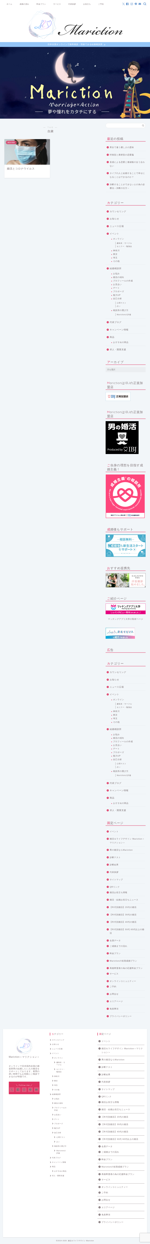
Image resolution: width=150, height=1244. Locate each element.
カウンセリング (118, 211)
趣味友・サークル (124, 243)
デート (116, 288)
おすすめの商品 (120, 342)
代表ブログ (115, 322)
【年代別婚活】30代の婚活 (123, 915)
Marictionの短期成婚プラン (123, 961)
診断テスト (115, 857)
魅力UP (117, 295)
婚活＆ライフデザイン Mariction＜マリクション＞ (127, 841)
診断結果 (114, 865)
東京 (115, 254)
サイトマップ (116, 880)
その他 (116, 261)
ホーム (9, 4)
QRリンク (115, 887)
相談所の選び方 (120, 310)
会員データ (115, 940)
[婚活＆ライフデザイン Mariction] (74, 38)
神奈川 (116, 250)
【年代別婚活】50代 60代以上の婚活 (127, 931)
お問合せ (114, 994)
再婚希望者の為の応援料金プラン (126, 968)
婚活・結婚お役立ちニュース (124, 900)
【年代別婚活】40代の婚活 (123, 922)
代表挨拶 (72, 4)
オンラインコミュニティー (123, 981)
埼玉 (115, 258)
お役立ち (87, 4)
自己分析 (117, 299)
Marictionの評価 (124, 315)
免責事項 (114, 1009)
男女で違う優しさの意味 (122, 147)
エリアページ (116, 1001)
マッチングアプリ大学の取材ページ (125, 619)
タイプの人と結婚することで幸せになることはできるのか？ (127, 175)
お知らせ (114, 218)
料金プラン (41, 4)
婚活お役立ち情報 (118, 892)
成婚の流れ (24, 4)
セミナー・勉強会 (124, 246)
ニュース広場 (117, 226)
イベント (114, 233)
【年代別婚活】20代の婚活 (123, 907)
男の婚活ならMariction (121, 850)
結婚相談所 (115, 268)
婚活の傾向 (118, 277)
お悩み (116, 274)
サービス (57, 4)
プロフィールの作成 (123, 281)
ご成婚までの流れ (118, 946)
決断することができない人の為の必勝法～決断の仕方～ (127, 186)
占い (119, 306)
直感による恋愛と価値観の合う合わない (127, 164)
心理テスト (121, 303)
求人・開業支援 (118, 349)
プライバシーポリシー (121, 1016)
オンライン (118, 239)
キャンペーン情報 (119, 329)
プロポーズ (118, 291)
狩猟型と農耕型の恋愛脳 (122, 155)
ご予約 (101, 4)
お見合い (117, 284)
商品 (112, 337)
